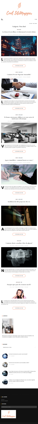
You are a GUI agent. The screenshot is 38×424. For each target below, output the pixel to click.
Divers (17, 72)
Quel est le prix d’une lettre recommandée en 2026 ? (19, 362)
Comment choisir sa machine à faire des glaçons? (19, 243)
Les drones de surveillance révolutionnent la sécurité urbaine (19, 32)
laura (27, 245)
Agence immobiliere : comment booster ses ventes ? (19, 160)
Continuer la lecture (19, 65)
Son (21, 282)
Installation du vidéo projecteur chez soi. (19, 202)
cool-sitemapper (27, 34)
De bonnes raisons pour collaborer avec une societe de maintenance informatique (19, 118)
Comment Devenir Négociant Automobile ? (19, 74)
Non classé (19, 29)
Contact (2, 399)
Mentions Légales (4, 400)
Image (17, 199)
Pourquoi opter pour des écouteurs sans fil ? (19, 284)
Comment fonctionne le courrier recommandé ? (18, 354)
